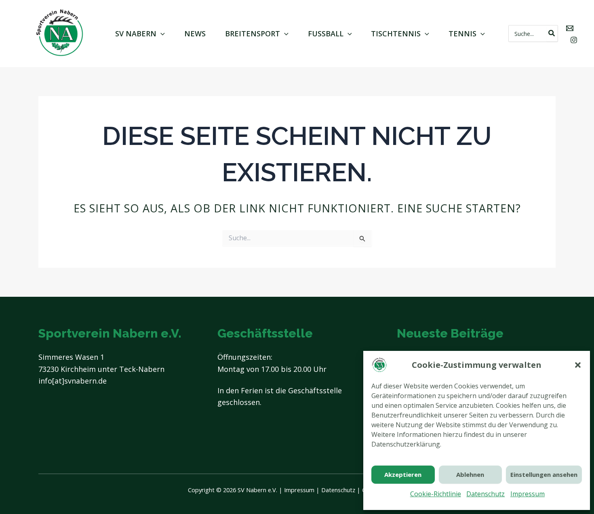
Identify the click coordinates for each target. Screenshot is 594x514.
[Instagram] (573, 40)
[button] (578, 365)
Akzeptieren (402, 474)
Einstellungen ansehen (543, 474)
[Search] (552, 33)
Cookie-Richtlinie (435, 493)
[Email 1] (569, 28)
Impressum (527, 493)
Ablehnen (470, 474)
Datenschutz (485, 493)
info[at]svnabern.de (72, 381)
